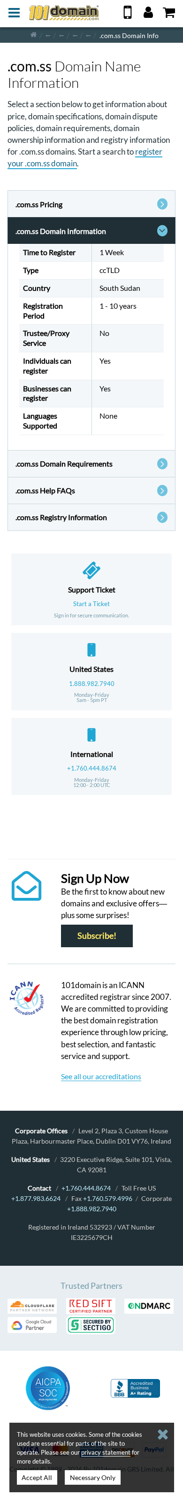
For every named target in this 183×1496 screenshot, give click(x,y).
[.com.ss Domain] (88, 35)
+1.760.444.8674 (91, 768)
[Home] (33, 35)
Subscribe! (96, 936)
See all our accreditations (101, 1076)
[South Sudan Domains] (75, 35)
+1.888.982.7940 (91, 1209)
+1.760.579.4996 (107, 1198)
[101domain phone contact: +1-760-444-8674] (127, 15)
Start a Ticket (91, 604)
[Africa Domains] (61, 35)
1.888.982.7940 (91, 683)
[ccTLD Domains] (48, 35)
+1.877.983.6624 (36, 1198)
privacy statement (105, 1452)
